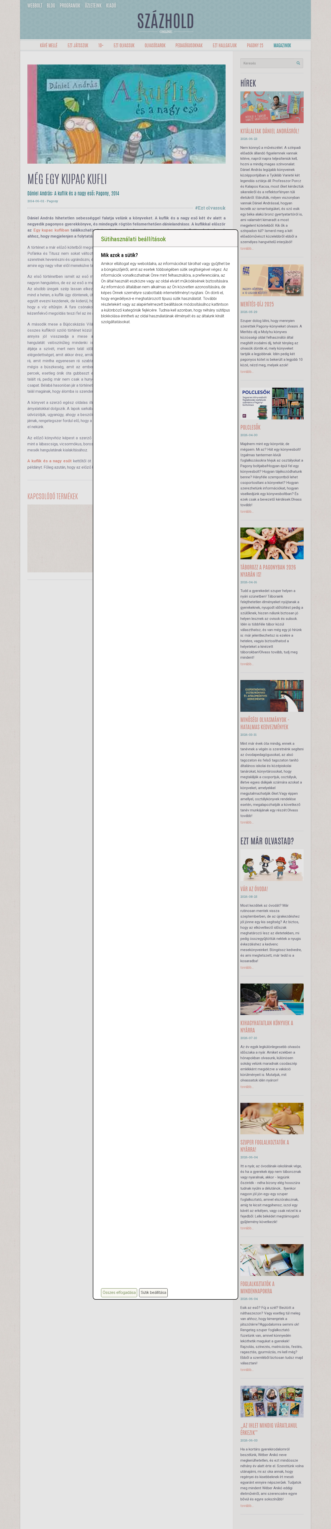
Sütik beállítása (153, 1292)
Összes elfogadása (119, 1292)
